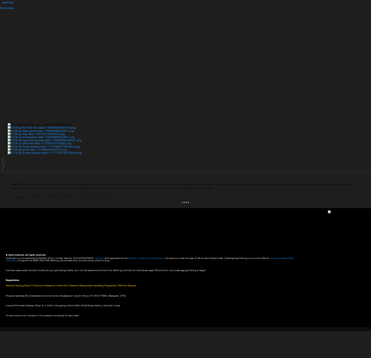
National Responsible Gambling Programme (93, 285)
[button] (7, 2)
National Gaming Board (18, 285)
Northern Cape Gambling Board (146, 258)
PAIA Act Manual (127, 285)
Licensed (99, 258)
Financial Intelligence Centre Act (50, 285)
